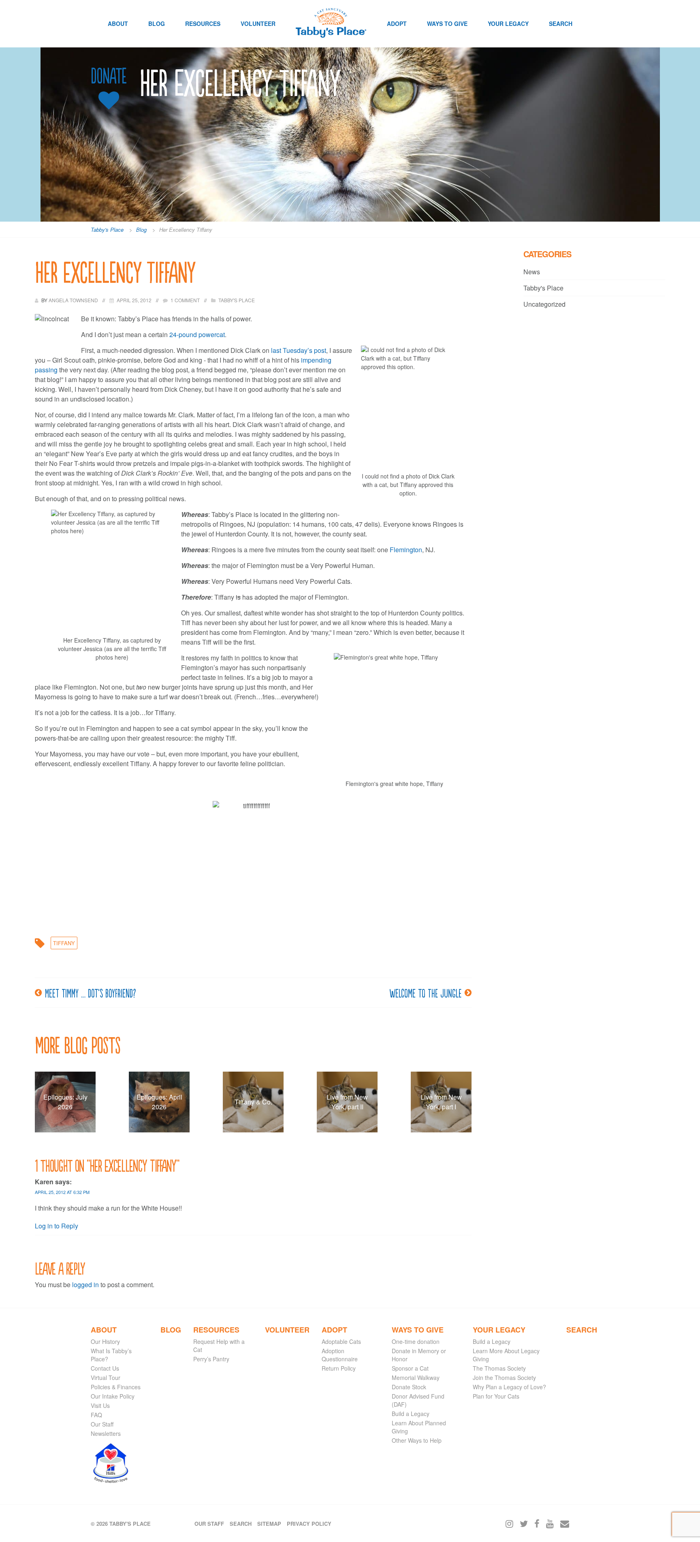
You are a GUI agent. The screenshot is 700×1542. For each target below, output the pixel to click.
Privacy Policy (309, 1523)
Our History (105, 1341)
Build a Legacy (410, 1414)
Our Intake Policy (112, 1396)
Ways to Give (447, 23)
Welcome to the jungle (425, 992)
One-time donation (416, 1341)
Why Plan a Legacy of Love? (509, 1387)
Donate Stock (409, 1387)
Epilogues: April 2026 (159, 1101)
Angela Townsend (74, 300)
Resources (202, 23)
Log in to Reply (56, 1225)
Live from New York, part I (441, 1101)
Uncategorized (544, 304)
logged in (85, 1284)
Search (560, 23)
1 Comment (185, 300)
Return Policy (339, 1368)
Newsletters (106, 1433)
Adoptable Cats (341, 1341)
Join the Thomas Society (504, 1377)
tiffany (64, 943)
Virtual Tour (105, 1377)
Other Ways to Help (417, 1440)
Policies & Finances (116, 1387)
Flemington (406, 549)
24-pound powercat (197, 334)
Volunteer (258, 23)
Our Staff (102, 1424)
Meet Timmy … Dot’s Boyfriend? (90, 992)
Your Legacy (508, 23)
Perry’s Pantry (211, 1359)
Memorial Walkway (416, 1377)
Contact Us (105, 1368)
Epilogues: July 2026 (65, 1101)
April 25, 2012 (134, 300)
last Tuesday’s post (298, 350)
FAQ (96, 1415)
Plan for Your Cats (496, 1396)
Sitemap (269, 1523)
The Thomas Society (499, 1368)
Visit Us (100, 1405)
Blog (156, 23)
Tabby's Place (236, 300)
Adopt (397, 23)
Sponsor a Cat (410, 1368)
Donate (108, 76)
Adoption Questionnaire (340, 1355)
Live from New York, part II (347, 1101)
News (531, 271)
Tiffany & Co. (253, 1101)
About (118, 23)
